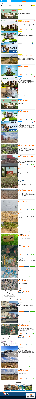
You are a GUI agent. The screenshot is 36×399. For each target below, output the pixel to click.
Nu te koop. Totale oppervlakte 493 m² (23, 32)
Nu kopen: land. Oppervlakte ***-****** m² (23, 235)
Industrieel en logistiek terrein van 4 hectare (24, 325)
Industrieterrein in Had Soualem (22, 201)
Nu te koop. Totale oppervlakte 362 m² (23, 280)
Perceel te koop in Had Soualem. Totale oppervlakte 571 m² (26, 145)
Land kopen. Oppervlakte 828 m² (22, 10)
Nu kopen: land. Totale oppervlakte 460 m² (24, 291)
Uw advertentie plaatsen (13, 393)
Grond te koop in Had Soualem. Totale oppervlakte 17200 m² (26, 190)
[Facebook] (25, 394)
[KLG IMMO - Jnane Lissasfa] (24, 385)
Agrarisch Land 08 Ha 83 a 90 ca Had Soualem (24, 246)
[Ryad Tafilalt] (16, 385)
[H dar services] (31, 385)
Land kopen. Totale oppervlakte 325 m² (23, 66)
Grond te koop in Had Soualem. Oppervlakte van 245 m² (25, 21)
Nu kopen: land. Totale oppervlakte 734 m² (24, 100)
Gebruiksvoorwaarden (20, 395)
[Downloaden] (7, 393)
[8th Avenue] (9, 385)
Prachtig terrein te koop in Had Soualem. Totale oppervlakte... (26, 336)
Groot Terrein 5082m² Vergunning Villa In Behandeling (25, 55)
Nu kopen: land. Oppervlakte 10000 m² (23, 370)
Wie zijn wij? (19, 393)
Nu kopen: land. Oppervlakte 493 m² (23, 111)
